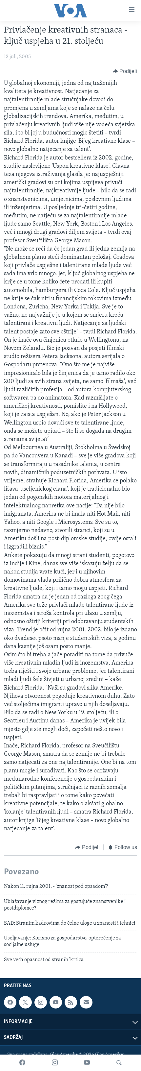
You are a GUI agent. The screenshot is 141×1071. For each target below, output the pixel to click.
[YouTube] (87, 1063)
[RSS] (71, 1002)
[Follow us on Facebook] (10, 1002)
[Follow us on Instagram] (40, 1002)
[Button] (125, 71)
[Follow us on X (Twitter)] (25, 1002)
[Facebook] (22, 1063)
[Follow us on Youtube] (56, 1002)
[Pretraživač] (119, 1063)
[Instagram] (55, 1063)
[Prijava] (86, 1002)
